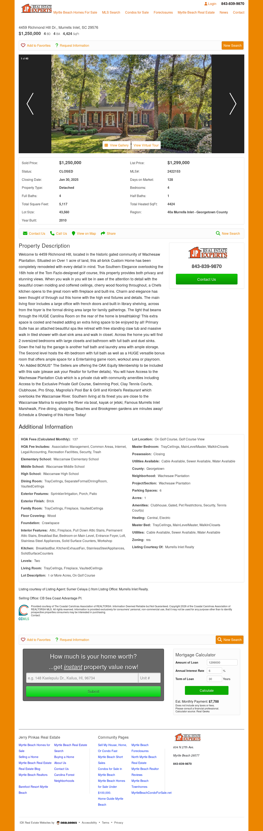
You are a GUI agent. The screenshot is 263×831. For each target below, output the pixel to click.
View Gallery (119, 145)
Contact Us (37, 233)
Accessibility (89, 822)
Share (111, 233)
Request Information (74, 45)
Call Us (61, 233)
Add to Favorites (39, 45)
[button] (30, 104)
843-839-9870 (207, 265)
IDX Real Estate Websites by (37, 822)
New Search (233, 45)
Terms (105, 822)
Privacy (118, 822)
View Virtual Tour (146, 145)
